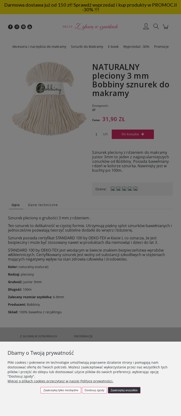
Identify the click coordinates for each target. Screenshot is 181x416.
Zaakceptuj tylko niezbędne (60, 390)
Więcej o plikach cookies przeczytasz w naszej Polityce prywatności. (60, 381)
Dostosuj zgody (94, 390)
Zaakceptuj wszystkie (124, 390)
